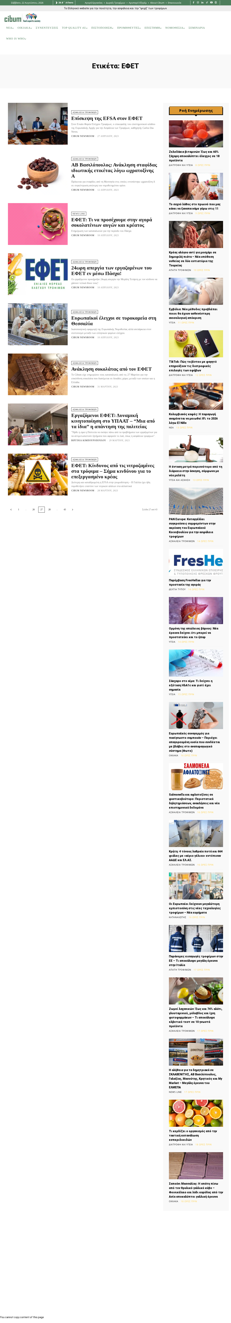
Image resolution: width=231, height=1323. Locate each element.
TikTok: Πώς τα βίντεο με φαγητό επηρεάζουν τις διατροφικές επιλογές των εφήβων (193, 366)
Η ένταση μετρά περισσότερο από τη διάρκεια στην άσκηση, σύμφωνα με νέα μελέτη (195, 471)
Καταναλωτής (177, 917)
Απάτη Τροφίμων (180, 270)
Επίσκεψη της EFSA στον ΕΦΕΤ (107, 118)
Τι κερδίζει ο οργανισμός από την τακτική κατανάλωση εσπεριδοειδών (193, 1135)
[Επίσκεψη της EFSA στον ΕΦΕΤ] (38, 124)
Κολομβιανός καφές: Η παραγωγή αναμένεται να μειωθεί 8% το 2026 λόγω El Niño (193, 419)
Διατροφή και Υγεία (181, 165)
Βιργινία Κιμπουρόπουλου (88, 440)
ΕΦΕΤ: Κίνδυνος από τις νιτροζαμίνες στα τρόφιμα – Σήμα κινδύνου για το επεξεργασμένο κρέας (112, 471)
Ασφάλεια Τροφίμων (85, 112)
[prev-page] (11, 510)
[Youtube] (211, 3)
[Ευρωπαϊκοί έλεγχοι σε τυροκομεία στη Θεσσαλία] (38, 324)
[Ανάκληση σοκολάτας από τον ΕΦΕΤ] (38, 374)
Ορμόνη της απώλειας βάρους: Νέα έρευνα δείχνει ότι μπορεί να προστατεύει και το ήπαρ (193, 633)
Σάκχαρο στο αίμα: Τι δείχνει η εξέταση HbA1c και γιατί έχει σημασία (190, 685)
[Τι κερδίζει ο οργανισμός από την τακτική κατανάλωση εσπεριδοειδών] (196, 1113)
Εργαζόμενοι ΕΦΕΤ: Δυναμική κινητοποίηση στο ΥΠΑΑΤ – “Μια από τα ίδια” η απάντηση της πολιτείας (113, 421)
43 (65, 509)
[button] (222, 49)
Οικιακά (173, 755)
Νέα (171, 428)
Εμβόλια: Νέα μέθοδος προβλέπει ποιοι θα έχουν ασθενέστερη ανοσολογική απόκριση (193, 314)
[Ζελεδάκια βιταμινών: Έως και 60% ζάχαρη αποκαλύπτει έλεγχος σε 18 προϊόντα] (196, 133)
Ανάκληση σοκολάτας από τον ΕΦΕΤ (111, 369)
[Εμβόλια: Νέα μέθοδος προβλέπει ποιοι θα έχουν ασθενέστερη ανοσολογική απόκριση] (196, 291)
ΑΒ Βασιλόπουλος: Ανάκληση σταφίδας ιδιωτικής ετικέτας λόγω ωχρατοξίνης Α (114, 170)
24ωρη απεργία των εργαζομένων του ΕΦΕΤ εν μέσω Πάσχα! (111, 270)
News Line (79, 214)
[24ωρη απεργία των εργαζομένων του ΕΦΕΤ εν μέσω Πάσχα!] (38, 274)
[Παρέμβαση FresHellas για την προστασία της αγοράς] (196, 562)
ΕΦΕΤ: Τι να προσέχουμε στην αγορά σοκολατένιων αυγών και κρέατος (111, 222)
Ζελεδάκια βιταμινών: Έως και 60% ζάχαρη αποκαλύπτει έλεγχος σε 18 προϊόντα (194, 156)
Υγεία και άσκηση (179, 480)
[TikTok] (207, 3)
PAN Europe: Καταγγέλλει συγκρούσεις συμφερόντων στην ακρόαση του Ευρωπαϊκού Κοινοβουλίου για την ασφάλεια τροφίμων (192, 527)
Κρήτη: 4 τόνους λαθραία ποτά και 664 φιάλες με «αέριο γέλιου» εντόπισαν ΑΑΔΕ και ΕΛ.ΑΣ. (196, 856)
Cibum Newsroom (82, 136)
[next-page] (72, 510)
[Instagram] (198, 3)
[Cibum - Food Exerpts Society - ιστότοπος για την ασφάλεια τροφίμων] (22, 17)
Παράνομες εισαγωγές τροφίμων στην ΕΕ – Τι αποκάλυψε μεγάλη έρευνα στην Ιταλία (196, 961)
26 (33, 509)
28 (49, 509)
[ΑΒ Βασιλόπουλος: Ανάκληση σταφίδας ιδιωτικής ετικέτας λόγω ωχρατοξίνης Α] (38, 174)
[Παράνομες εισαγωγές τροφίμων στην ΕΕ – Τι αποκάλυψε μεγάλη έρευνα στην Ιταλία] (196, 938)
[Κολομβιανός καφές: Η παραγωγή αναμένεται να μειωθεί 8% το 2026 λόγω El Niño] (196, 396)
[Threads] (215, 3)
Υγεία (172, 323)
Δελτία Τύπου (177, 589)
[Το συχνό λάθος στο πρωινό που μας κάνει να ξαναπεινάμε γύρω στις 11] (196, 186)
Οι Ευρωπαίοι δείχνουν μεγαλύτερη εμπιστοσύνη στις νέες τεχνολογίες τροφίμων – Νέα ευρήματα (195, 908)
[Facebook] (193, 3)
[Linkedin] (202, 3)
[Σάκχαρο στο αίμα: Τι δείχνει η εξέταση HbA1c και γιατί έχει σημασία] (196, 663)
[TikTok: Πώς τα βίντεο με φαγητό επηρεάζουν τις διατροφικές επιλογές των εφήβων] (196, 343)
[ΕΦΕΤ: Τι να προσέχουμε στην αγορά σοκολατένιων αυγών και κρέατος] (38, 224)
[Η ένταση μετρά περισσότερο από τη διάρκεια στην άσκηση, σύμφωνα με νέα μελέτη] (196, 448)
